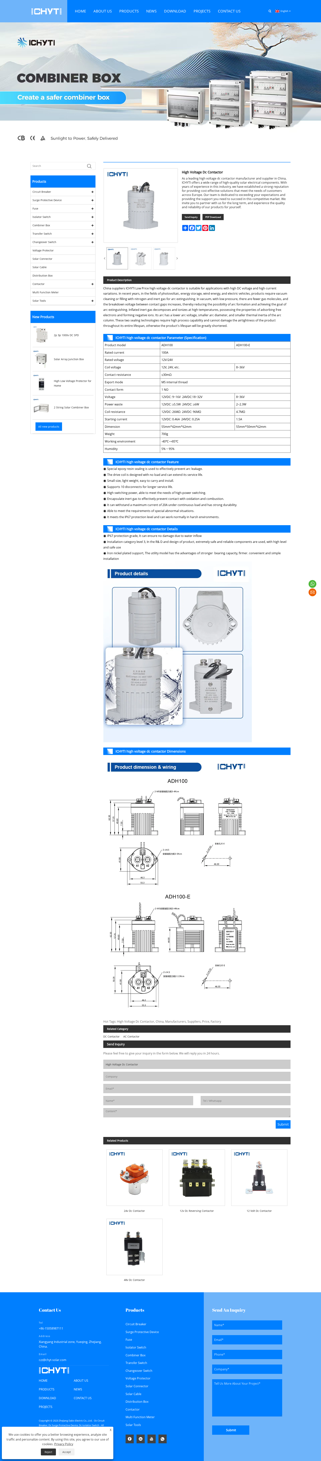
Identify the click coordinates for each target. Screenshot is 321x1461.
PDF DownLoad (213, 217)
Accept (66, 1452)
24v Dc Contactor (134, 1211)
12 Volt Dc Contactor (259, 1211)
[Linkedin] (141, 1439)
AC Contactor (131, 1036)
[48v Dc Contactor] (134, 1245)
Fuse (35, 208)
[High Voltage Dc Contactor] (117, 258)
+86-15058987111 (51, 1328)
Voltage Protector (43, 250)
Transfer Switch (42, 233)
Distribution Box (43, 275)
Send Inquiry (191, 217)
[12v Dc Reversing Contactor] (197, 1176)
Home (43, 1380)
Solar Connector (42, 259)
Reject (48, 1452)
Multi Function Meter (46, 292)
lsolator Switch (42, 217)
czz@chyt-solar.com (52, 1360)
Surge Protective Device (47, 200)
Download (47, 1398)
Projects (45, 1407)
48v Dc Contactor (134, 1280)
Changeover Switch (44, 242)
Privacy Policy (63, 1444)
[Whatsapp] (162, 1439)
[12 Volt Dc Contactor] (259, 1176)
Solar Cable (40, 267)
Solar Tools (39, 300)
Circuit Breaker (42, 191)
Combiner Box (41, 225)
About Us (81, 1380)
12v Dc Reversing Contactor (197, 1211)
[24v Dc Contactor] (134, 1176)
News (78, 1389)
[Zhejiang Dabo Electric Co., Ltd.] (46, 11)
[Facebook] (130, 1439)
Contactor (39, 284)
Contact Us (83, 1398)
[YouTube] (151, 1439)
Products (46, 1389)
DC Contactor (111, 1036)
